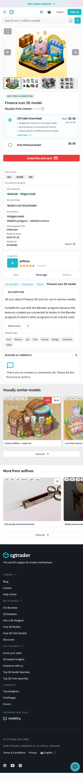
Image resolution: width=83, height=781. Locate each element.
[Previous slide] (7, 52)
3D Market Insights (13, 659)
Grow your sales (12, 653)
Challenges (9, 697)
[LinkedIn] (5, 765)
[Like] (16, 166)
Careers (7, 588)
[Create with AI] (41, 12)
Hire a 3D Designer (13, 620)
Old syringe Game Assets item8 (19, 524)
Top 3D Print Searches (15, 678)
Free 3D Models (12, 627)
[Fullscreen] (8, 31)
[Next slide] (75, 52)
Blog (5, 581)
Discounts (8, 639)
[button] (71, 20)
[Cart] (49, 12)
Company (8, 574)
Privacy (33, 752)
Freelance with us (13, 665)
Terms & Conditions (14, 752)
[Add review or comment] (76, 355)
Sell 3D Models (11, 646)
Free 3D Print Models (15, 633)
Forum (7, 704)
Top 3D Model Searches (16, 672)
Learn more (22, 135)
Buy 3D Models (11, 600)
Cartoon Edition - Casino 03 (17, 443)
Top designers (11, 691)
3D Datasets (10, 614)
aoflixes (24, 261)
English (46, 753)
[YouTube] (13, 765)
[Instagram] (21, 765)
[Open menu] (5, 12)
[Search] (78, 20)
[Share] (67, 166)
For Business (10, 607)
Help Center (10, 594)
